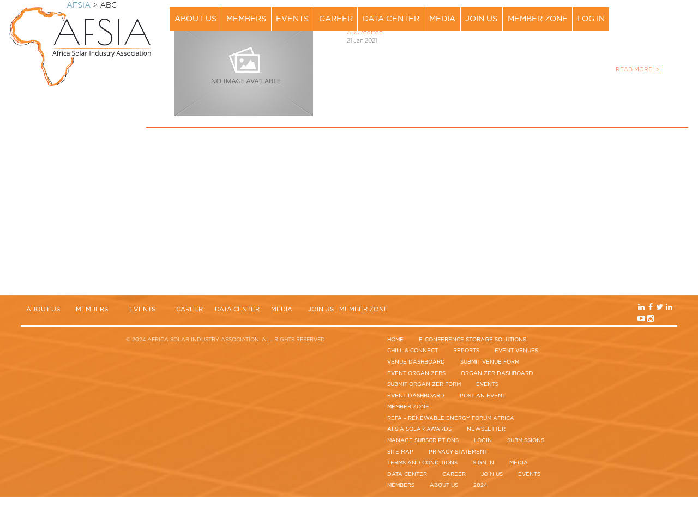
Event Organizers (416, 373)
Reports (466, 350)
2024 (480, 485)
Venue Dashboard (416, 362)
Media (442, 19)
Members (246, 19)
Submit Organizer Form (424, 384)
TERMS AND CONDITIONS (422, 463)
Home (395, 339)
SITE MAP (400, 452)
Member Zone (538, 19)
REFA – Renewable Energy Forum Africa (450, 418)
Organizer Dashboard (497, 373)
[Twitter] (668, 14)
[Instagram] (660, 25)
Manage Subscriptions (423, 440)
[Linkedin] (651, 14)
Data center (391, 19)
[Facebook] (660, 14)
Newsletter (486, 429)
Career (336, 19)
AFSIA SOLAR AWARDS (419, 429)
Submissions (525, 440)
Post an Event (483, 396)
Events (292, 19)
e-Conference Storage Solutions (472, 339)
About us (195, 19)
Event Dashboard (415, 396)
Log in (591, 19)
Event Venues (516, 350)
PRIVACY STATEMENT (458, 452)
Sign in (483, 463)
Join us (481, 19)
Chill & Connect (412, 350)
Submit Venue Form (489, 362)
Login (483, 440)
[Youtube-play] (651, 25)
